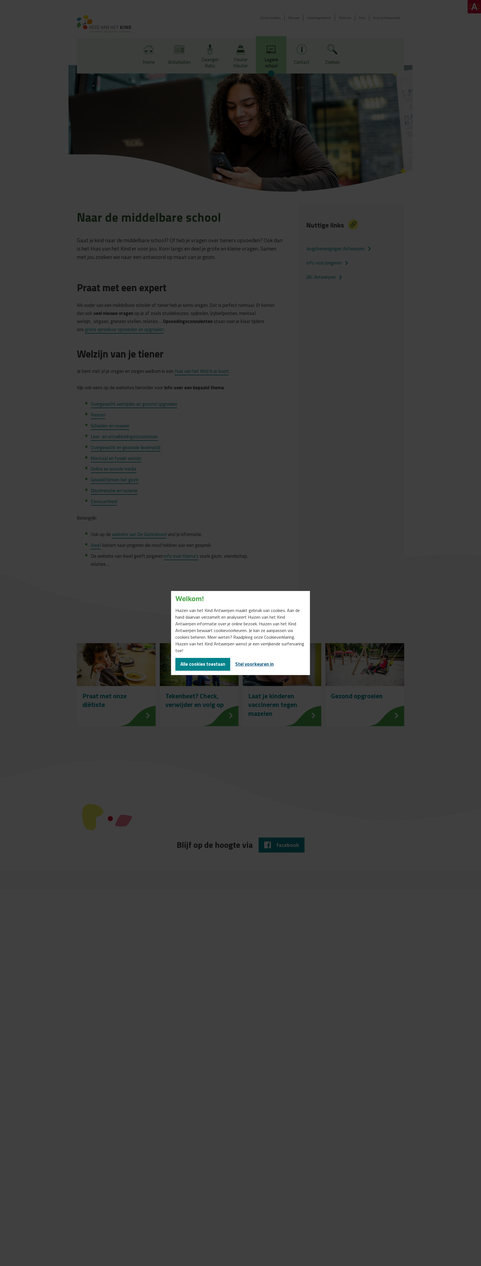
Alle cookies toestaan (202, 664)
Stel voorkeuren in (254, 664)
